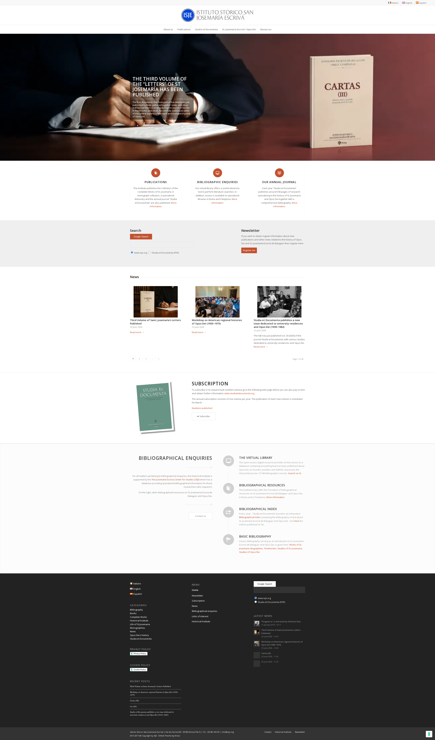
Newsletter (197, 595)
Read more (135, 332)
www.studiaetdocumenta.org (239, 393)
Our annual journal (279, 182)
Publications (155, 182)
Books (133, 613)
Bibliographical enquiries (204, 611)
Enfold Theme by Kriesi (169, 735)
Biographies (256, 548)
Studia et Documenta (141, 638)
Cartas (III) (134, 700)
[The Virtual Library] (228, 460)
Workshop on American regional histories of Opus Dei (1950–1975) (217, 322)
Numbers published (202, 408)
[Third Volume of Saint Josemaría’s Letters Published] (155, 301)
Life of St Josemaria (140, 624)
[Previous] (3, 94)
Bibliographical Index (258, 509)
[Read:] (257, 664)
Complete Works (138, 617)
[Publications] (155, 172)
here (296, 520)
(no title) (133, 706)
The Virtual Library (255, 458)
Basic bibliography (255, 536)
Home (195, 590)
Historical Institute (139, 620)
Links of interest (200, 616)
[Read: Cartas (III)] (257, 655)
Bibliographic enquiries (217, 182)
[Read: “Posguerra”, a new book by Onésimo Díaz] (257, 623)
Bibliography (136, 609)
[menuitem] (393, 3)
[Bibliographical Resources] (228, 488)
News (133, 631)
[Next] (432, 94)
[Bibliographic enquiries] (217, 172)
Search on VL (294, 473)
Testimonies (270, 548)
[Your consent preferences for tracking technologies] (429, 734)
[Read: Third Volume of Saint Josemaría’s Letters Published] (257, 632)
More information (275, 497)
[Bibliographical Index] (228, 512)
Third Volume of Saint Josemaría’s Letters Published (150, 686)
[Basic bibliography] (228, 539)
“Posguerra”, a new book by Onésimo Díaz (281, 621)
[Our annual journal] (279, 172)
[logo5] (217, 15)
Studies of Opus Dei (249, 552)
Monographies (137, 627)
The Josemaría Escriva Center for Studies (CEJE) (175, 479)
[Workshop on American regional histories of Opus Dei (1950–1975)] (217, 301)
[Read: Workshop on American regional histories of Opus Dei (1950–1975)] (257, 644)
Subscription (198, 600)
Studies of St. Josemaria (289, 548)
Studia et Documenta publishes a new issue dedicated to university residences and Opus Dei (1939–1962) (278, 324)
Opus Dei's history (139, 635)
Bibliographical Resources (262, 485)
